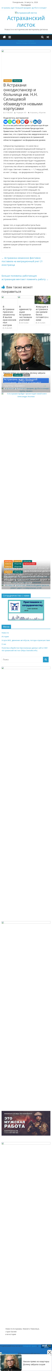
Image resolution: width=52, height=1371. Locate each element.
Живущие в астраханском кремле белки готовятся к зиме (42, 313)
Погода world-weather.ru (26, 41)
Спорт (26, 375)
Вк (40, 1346)
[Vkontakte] (5, 122)
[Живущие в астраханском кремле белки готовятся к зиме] (42, 297)
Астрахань (34, 113)
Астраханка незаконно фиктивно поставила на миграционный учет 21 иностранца (22, 261)
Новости (8, 81)
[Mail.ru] (39, 122)
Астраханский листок (26, 21)
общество (42, 113)
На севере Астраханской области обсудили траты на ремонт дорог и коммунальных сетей (27, 579)
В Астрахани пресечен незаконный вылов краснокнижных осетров (9, 316)
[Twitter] (22, 122)
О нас (4, 644)
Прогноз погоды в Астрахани (26, 43)
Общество (17, 81)
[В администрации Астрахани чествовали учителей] (26, 297)
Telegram (27, 1346)
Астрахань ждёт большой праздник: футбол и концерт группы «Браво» (22, 382)
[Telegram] (14, 122)
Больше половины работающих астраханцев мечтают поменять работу (25, 277)
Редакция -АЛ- (21, 113)
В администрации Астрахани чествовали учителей (25, 313)
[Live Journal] (31, 122)
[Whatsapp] (10, 122)
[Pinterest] (27, 122)
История (5, 636)
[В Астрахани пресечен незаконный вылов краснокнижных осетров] (9, 297)
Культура (8, 561)
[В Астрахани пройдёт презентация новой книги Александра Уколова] (26, 393)
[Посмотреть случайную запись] (47, 37)
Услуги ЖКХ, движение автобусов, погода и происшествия (26, 640)
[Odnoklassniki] (18, 122)
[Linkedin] (35, 122)
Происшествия (29, 564)
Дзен (34, 1346)
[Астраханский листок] (4, 37)
